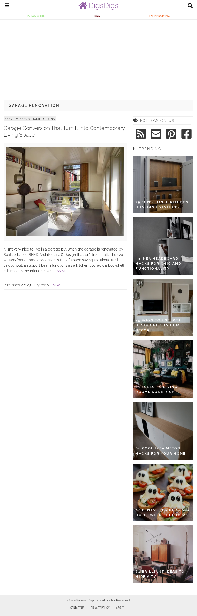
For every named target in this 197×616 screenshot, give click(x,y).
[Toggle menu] (7, 6)
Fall (97, 15)
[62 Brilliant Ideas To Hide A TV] (163, 554)
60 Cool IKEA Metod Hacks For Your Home (161, 450)
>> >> (61, 271)
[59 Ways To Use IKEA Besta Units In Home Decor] (163, 307)
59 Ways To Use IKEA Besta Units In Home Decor (159, 325)
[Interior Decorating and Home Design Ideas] (98, 8)
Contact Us (77, 607)
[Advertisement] (98, 58)
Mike (56, 285)
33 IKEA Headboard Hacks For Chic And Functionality (158, 264)
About (120, 607)
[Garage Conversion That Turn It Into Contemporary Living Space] (65, 235)
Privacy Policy (100, 607)
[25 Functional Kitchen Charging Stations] (163, 184)
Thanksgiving (159, 15)
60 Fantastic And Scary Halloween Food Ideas (163, 512)
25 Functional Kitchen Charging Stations (162, 204)
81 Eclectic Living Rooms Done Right (157, 389)
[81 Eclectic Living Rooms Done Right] (163, 369)
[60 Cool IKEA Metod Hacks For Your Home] (163, 431)
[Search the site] (190, 6)
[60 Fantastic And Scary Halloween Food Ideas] (163, 492)
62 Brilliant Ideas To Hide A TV (160, 574)
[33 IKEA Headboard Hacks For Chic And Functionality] (163, 246)
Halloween (36, 15)
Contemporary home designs (30, 119)
